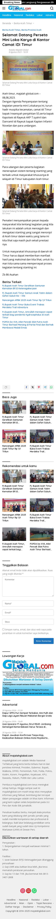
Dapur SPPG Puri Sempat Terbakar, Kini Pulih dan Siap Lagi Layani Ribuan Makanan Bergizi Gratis (27, 714)
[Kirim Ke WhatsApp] (51, 387)
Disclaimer (28, 906)
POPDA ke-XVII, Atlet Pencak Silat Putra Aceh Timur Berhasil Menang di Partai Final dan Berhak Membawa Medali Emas (28, 324)
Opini (30, 903)
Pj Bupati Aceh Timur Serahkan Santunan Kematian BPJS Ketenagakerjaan (23, 287)
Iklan (21, 903)
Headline (11, 899)
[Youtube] (28, 891)
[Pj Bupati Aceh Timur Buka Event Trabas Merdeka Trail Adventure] (42, 436)
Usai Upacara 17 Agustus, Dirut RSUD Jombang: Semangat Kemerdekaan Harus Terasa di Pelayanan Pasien (26, 725)
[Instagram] (22, 891)
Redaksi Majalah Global (18, 50)
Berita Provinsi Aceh (31, 29)
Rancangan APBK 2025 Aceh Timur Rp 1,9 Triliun (26, 300)
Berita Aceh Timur (11, 29)
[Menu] (4, 8)
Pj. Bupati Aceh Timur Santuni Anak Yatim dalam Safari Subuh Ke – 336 (27, 294)
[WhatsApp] (34, 891)
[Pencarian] (52, 8)
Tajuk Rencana (44, 903)
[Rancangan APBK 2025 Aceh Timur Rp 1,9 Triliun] (14, 436)
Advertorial (10, 903)
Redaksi (35, 899)
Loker (46, 899)
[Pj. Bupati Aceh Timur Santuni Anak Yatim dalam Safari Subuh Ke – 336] (42, 407)
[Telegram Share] (45, 387)
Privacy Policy (44, 906)
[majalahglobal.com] (19, 8)
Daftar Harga (12, 906)
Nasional (23, 899)
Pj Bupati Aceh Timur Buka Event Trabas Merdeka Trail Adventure (23, 306)
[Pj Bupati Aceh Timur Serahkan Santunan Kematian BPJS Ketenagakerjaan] (14, 407)
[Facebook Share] (26, 387)
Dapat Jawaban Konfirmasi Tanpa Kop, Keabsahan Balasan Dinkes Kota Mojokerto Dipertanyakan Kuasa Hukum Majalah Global (25, 736)
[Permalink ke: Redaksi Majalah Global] (4, 50)
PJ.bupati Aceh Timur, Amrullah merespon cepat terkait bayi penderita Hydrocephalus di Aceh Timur (27, 314)
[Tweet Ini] (32, 387)
